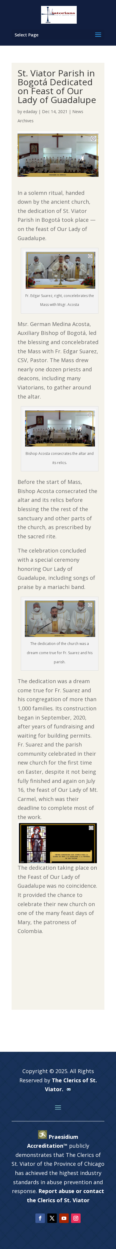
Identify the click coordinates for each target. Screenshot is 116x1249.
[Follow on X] (52, 1218)
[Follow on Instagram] (76, 1218)
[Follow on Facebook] (40, 1218)
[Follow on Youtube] (64, 1218)
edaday (30, 111)
